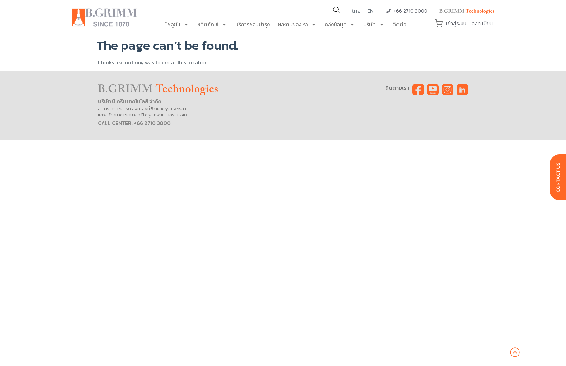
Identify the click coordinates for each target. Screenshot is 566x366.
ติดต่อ (399, 24)
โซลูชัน (172, 24)
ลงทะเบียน (482, 23)
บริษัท (369, 24)
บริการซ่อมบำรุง (252, 24)
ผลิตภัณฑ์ (207, 24)
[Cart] (439, 23)
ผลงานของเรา (293, 24)
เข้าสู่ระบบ (456, 23)
